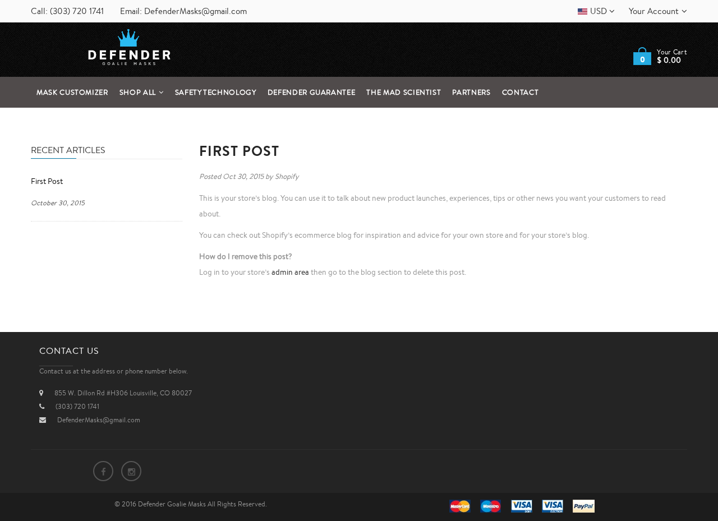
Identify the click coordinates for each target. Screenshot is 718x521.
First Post (47, 181)
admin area (290, 272)
